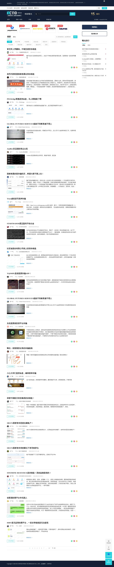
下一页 (53, 548)
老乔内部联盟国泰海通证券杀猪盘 (20, 74)
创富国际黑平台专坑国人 (17, 498)
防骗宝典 (48, 19)
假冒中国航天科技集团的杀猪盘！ (20, 398)
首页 (8, 19)
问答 (30, 19)
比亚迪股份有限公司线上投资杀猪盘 (21, 248)
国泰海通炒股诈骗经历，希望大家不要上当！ (25, 174)
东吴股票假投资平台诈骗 (17, 323)
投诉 (38, 19)
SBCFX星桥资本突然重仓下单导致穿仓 (23, 448)
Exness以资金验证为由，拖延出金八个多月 (93, 75)
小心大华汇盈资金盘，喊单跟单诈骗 (21, 373)
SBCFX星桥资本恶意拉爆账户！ (20, 423)
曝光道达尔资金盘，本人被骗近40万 (91, 64)
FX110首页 (9, 8)
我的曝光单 (94, 33)
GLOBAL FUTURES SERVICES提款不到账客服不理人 (29, 298)
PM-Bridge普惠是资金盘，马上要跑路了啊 (24, 99)
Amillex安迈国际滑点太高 (17, 149)
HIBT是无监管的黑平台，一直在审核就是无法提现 (27, 523)
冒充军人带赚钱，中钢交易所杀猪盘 (21, 49)
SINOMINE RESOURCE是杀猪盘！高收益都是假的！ (29, 473)
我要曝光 (94, 27)
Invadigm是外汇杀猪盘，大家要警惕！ (92, 59)
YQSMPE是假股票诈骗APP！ (19, 273)
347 (49, 548)
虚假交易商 (24, 8)
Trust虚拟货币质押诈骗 (16, 199)
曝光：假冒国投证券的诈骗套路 (20, 348)
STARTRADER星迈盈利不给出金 (20, 224)
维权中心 (36, 8)
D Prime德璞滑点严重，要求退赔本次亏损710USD (93, 69)
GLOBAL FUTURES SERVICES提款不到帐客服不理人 (29, 124)
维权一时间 (19, 19)
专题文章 (30, 8)
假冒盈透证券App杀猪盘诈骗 (89, 54)
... (46, 548)
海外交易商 (17, 8)
